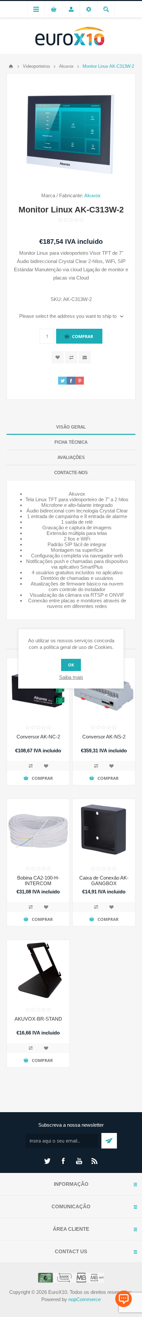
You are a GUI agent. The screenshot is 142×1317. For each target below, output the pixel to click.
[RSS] (94, 1161)
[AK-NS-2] (104, 689)
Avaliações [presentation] (71, 457)
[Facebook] (63, 1161)
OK (71, 665)
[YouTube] (79, 1161)
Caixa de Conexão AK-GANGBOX (103, 880)
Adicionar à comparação (31, 766)
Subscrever (109, 1140)
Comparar (71, 357)
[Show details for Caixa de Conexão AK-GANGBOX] (104, 830)
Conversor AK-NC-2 (38, 736)
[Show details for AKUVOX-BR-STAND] (38, 971)
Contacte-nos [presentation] (71, 472)
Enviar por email (85, 357)
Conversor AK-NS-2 (103, 736)
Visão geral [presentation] (71, 427)
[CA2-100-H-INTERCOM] (38, 830)
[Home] (11, 66)
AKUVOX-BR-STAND (38, 1019)
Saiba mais (71, 677)
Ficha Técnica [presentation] (71, 442)
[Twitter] (47, 1161)
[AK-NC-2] (38, 689)
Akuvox (92, 195)
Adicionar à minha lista (46, 766)
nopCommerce (84, 1299)
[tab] (71, 427)
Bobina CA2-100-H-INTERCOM (38, 880)
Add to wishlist (58, 357)
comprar (82, 336)
